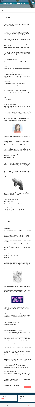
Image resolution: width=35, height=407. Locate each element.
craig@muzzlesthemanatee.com (24, 399)
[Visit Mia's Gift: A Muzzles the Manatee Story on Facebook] (3, 398)
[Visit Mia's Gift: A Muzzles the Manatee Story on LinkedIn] (2, 398)
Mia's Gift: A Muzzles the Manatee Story (13, 3)
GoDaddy (27, 405)
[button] (33, 2)
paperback (9, 389)
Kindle (13, 389)
